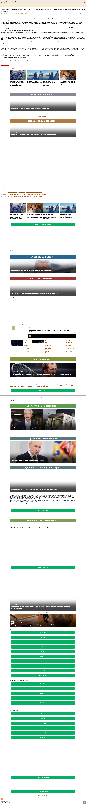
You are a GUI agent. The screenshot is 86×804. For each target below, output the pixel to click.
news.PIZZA (43, 656)
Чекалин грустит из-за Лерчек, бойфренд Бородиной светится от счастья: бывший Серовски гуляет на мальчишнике (29, 46)
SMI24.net (43, 651)
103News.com (43, 637)
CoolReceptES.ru (43, 675)
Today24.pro (43, 723)
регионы (38, 386)
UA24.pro (43, 670)
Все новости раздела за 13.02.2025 (9, 62)
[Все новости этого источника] (29, 13)
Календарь (3, 5)
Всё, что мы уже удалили (43, 777)
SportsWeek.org (43, 728)
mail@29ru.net (9, 802)
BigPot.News (43, 683)
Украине (15, 386)
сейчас (72, 385)
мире (18, 386)
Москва (44, 386)
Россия (47, 386)
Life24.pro (43, 688)
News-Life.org (43, 661)
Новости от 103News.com (43, 567)
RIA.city (43, 646)
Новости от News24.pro (43, 510)
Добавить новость (5, 65)
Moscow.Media (43, 732)
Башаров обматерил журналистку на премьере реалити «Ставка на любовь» (25, 196)
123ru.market (43, 718)
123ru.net (12, 68)
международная (18, 495)
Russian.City (43, 698)
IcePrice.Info (43, 665)
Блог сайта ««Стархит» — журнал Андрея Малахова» (18, 13)
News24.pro (43, 737)
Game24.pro (43, 632)
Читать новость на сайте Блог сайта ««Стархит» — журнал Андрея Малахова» (18, 60)
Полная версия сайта (43, 795)
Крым (41, 386)
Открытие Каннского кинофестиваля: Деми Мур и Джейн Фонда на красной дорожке (27, 189)
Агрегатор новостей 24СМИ (43, 116)
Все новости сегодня (43, 791)
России (11, 386)
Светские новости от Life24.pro (43, 224)
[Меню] (84, 2)
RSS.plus (43, 642)
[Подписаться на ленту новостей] (2, 799)
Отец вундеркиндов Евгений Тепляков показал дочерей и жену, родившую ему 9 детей (27, 194)
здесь (61, 385)
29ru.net (12, 201)
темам (22, 386)
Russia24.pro (43, 702)
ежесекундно (30, 386)
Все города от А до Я (43, 390)
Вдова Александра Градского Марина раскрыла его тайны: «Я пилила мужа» (25, 192)
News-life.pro (43, 693)
